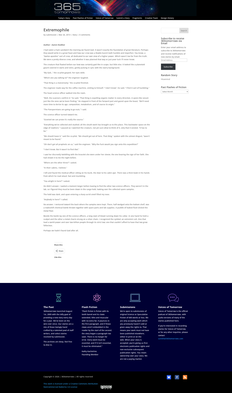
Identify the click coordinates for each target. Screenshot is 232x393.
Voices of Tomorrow (104, 18)
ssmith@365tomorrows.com (170, 338)
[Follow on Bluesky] (169, 377)
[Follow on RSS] (185, 377)
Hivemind (165, 79)
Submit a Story (123, 18)
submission (51, 34)
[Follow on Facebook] (177, 377)
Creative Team (151, 18)
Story (75, 34)
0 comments (84, 34)
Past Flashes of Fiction (83, 18)
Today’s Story (64, 18)
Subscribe (168, 66)
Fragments (137, 18)
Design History (167, 18)
